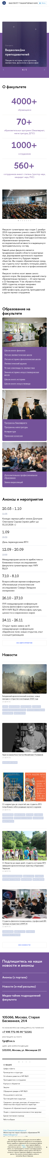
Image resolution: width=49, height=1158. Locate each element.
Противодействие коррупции (14, 1099)
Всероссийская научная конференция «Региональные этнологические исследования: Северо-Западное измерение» (21, 586)
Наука (5, 706)
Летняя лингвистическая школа (18, 354)
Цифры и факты (9, 1068)
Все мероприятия (24, 643)
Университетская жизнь (12, 876)
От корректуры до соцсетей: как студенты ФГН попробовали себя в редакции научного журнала (22, 805)
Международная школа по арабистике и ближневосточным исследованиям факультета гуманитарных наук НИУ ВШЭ (22, 564)
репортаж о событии (35, 710)
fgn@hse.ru (8, 1041)
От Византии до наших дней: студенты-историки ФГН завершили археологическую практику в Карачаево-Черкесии (24, 866)
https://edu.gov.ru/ (10, 1135)
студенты (36, 706)
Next (44, 70)
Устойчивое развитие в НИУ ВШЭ (15, 1076)
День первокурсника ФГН (15, 541)
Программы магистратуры (16, 427)
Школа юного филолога (14, 350)
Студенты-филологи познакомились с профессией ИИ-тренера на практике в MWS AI (24, 922)
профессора (26, 706)
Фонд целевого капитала (12, 1095)
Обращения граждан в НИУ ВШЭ (15, 1091)
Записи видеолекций (13, 482)
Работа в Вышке (9, 1119)
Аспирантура (10, 431)
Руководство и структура (13, 1072)
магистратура (19, 713)
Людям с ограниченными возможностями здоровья (22, 1112)
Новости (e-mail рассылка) (19, 986)
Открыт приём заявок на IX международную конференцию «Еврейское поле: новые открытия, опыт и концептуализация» (22, 630)
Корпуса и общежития (11, 1084)
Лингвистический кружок (15, 363)
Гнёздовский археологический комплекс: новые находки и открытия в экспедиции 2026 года (21, 697)
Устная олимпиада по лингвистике (19, 368)
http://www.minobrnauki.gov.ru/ (14, 1130)
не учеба (30, 814)
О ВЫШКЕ (7, 1065)
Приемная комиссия (13, 436)
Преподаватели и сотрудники (14, 1080)
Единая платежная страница (13, 1116)
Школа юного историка (14, 379)
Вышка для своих (10, 762)
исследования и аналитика (14, 710)
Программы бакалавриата (15, 422)
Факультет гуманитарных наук (23, 3)
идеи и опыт (20, 814)
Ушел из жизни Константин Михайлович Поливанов (22, 754)
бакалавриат (8, 713)
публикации (8, 818)
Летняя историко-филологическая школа (22, 359)
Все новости (24, 945)
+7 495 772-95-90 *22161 (17, 1032)
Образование (8, 814)
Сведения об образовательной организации (19, 1108)
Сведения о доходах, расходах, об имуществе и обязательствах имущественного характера (21, 1103)
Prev (3, 70)
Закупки (6, 1087)
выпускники (14, 706)
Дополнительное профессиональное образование (20, 476)
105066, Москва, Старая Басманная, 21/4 (21, 1019)
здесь (23, 1145)
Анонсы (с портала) (15, 977)
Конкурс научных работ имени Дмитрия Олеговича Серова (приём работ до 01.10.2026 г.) (22, 521)
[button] (4, 204)
